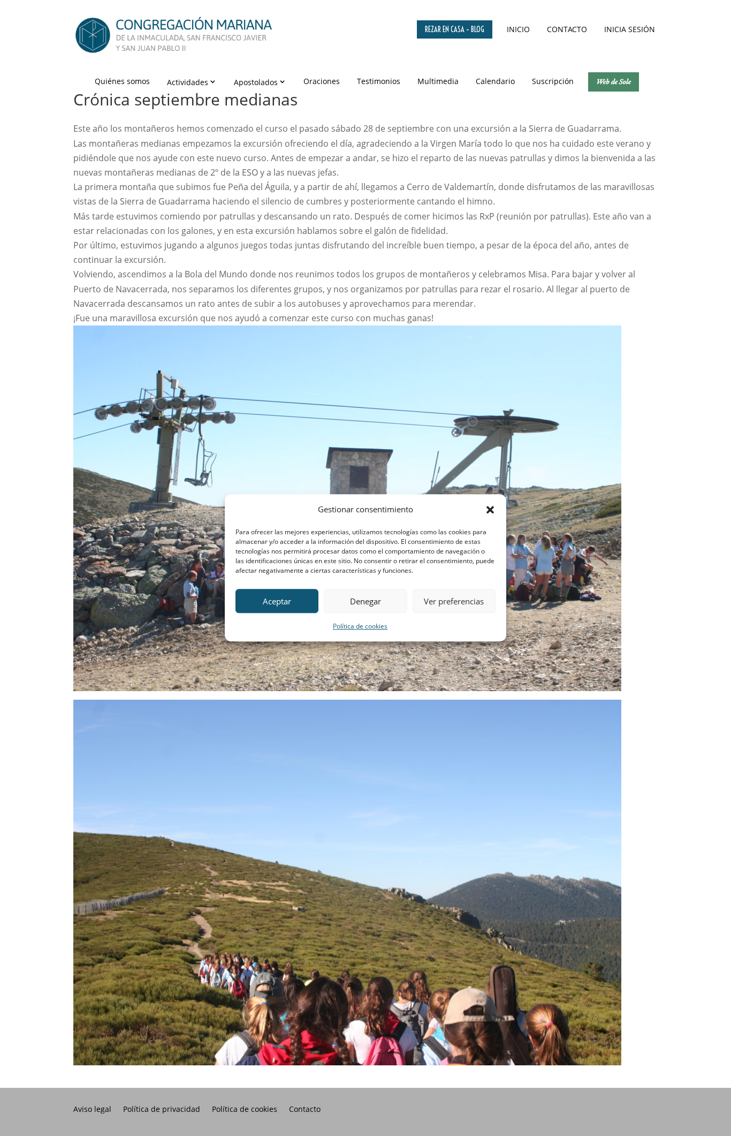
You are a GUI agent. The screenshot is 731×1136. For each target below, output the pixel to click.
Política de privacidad (161, 1109)
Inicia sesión (629, 29)
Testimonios (378, 81)
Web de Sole (613, 81)
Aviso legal (92, 1109)
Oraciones (321, 81)
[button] (490, 509)
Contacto (567, 29)
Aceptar (277, 601)
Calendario (495, 81)
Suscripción (553, 81)
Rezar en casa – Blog (454, 29)
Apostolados (256, 82)
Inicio (518, 29)
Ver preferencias (454, 601)
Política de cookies (360, 626)
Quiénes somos (122, 81)
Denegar (365, 601)
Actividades (187, 82)
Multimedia (438, 81)
